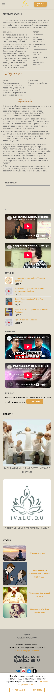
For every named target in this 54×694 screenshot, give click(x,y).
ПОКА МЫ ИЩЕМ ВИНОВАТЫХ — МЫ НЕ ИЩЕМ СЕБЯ (39, 573)
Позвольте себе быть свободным (39, 611)
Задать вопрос (40, 4)
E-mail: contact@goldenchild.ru (27, 651)
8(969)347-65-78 (27, 657)
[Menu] (3, 4)
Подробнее (35, 401)
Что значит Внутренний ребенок (39, 595)
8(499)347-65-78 (27, 661)
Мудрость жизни (37, 553)
